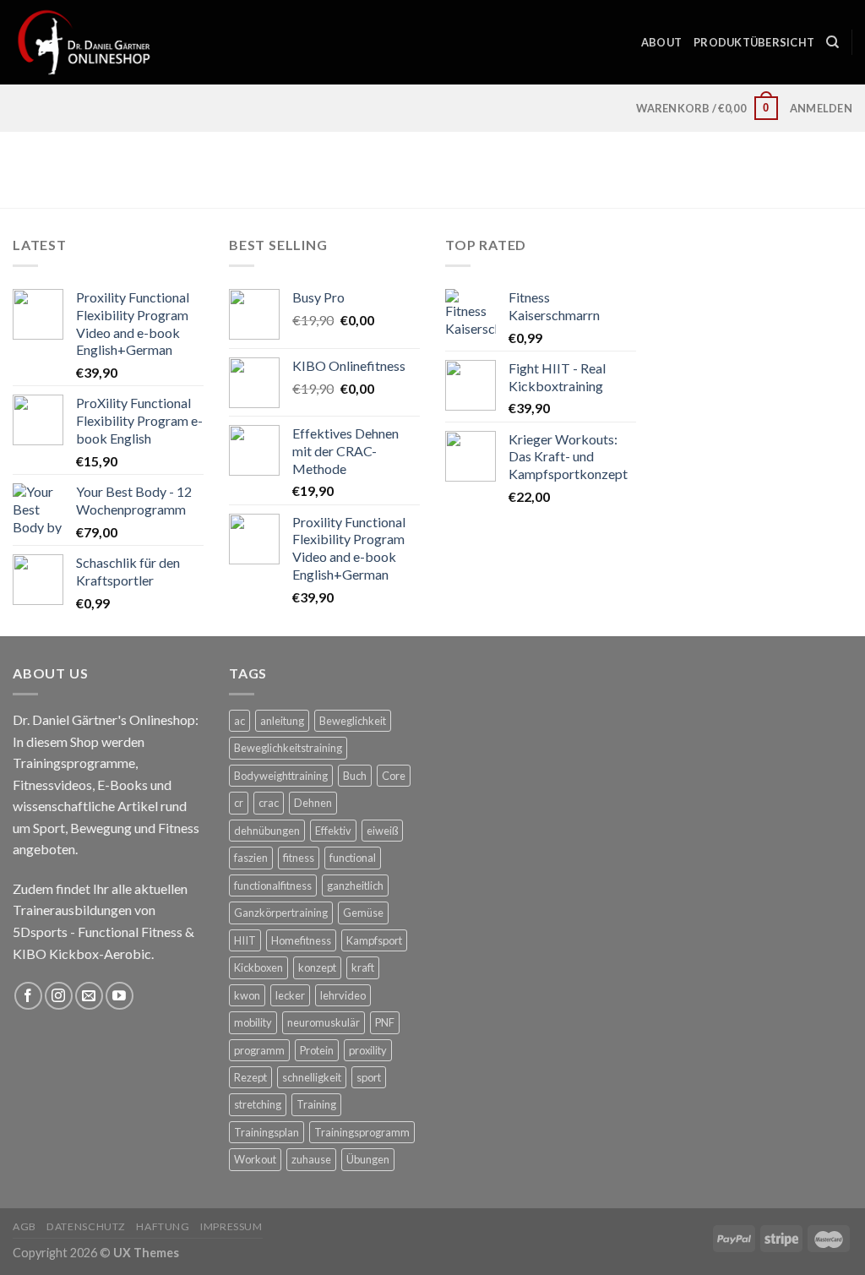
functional (352, 857)
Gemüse (363, 912)
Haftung (162, 1226)
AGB (24, 1226)
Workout (255, 1159)
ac (239, 720)
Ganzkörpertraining (281, 912)
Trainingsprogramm (362, 1132)
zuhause (311, 1159)
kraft (362, 967)
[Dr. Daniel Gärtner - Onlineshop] (84, 42)
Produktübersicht (754, 42)
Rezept (250, 1077)
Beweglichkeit (352, 720)
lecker (290, 995)
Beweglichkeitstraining (288, 748)
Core (393, 775)
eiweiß (382, 830)
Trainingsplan (266, 1132)
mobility (253, 1022)
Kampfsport (374, 940)
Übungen (367, 1159)
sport (368, 1077)
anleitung (282, 720)
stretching (257, 1104)
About (661, 42)
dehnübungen (267, 830)
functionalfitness (273, 885)
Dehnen (313, 802)
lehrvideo (343, 995)
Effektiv (333, 830)
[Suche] (832, 42)
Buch (355, 775)
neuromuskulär (323, 1022)
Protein (317, 1050)
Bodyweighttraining (281, 775)
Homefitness (301, 940)
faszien (251, 857)
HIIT (245, 940)
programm (259, 1050)
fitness (298, 857)
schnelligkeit (311, 1077)
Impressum (231, 1226)
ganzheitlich (355, 885)
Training (316, 1104)
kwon (247, 995)
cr (238, 802)
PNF (384, 1022)
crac (268, 802)
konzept (317, 967)
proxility (368, 1050)
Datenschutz (86, 1226)
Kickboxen (258, 967)
